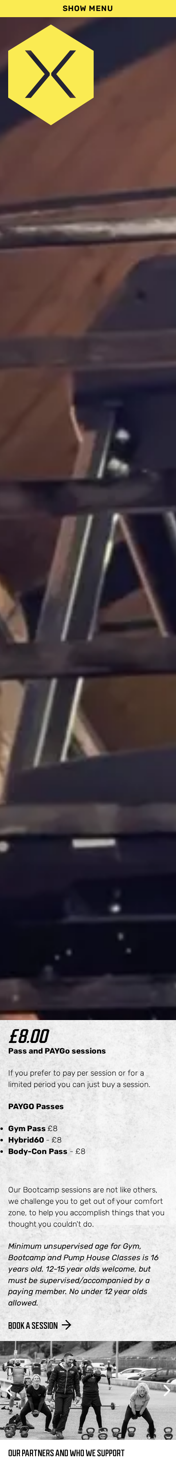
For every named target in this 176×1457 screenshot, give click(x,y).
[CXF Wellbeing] (51, 122)
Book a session (33, 1326)
